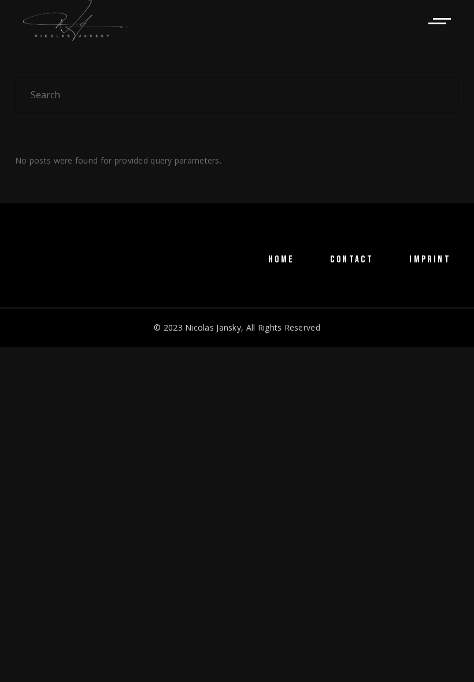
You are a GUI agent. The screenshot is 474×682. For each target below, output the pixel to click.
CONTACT (351, 259)
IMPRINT (430, 259)
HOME (281, 259)
